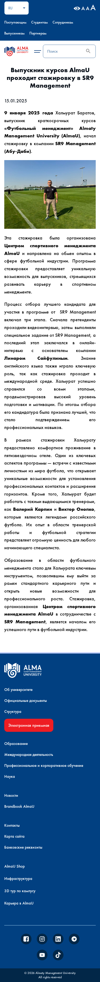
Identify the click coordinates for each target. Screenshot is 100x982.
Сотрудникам (63, 22)
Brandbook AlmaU (19, 806)
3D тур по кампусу (19, 891)
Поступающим (15, 22)
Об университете (18, 689)
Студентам (39, 22)
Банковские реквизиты (23, 847)
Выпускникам (14, 33)
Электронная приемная (28, 725)
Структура (12, 711)
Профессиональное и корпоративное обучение (43, 765)
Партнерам (37, 33)
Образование (16, 743)
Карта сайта (14, 836)
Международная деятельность (28, 754)
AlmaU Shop (14, 866)
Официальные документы (25, 700)
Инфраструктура (18, 878)
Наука (9, 776)
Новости (11, 795)
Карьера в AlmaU (19, 903)
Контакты (12, 825)
